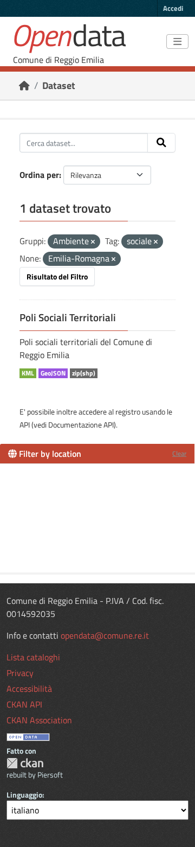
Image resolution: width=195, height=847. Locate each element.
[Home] (24, 85)
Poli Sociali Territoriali (68, 317)
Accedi (173, 8)
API (25, 424)
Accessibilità (29, 688)
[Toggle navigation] (177, 41)
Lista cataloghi (33, 657)
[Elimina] (93, 242)
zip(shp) (83, 373)
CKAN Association (39, 720)
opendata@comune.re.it (105, 635)
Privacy (20, 672)
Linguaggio (24, 794)
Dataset (58, 85)
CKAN (24, 763)
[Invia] (161, 142)
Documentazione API (81, 424)
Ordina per (39, 174)
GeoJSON (53, 373)
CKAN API (24, 704)
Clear (179, 453)
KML (28, 373)
